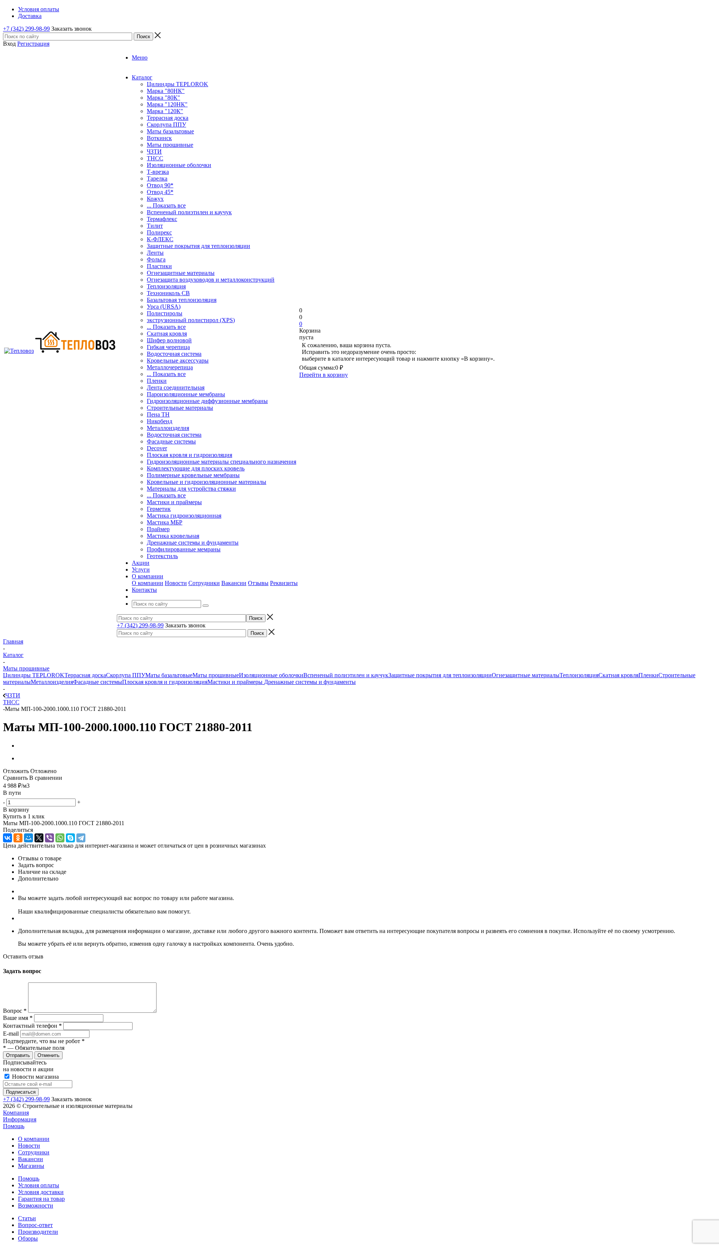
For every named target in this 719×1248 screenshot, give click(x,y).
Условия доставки (41, 1192)
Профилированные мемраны (184, 549)
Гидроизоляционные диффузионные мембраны (207, 401)
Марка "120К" (165, 111)
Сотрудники (204, 583)
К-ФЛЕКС (160, 239)
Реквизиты (284, 583)
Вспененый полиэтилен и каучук (189, 212)
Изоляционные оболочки (179, 165)
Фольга (156, 259)
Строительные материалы (180, 408)
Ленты (155, 252)
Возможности (35, 1205)
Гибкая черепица (168, 347)
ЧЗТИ (154, 151)
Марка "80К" (163, 97)
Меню (140, 57)
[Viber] (49, 837)
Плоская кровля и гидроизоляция (189, 455)
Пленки (157, 381)
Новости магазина (34, 1076)
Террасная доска (167, 118)
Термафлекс (162, 219)
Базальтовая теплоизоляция (181, 300)
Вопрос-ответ (35, 1225)
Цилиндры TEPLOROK (177, 84)
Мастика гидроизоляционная (184, 515)
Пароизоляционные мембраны (186, 394)
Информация (19, 1119)
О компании (147, 583)
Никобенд (159, 421)
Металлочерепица (170, 367)
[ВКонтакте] (7, 837)
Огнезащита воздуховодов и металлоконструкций (210, 279)
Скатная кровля (167, 333)
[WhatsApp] (59, 837)
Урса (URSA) (163, 306)
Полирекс (159, 232)
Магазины (31, 1166)
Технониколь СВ (168, 293)
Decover (157, 448)
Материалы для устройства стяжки (191, 488)
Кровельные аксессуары (178, 360)
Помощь (13, 1126)
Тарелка (157, 178)
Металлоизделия (168, 428)
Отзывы (258, 583)
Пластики (159, 266)
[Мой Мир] (28, 837)
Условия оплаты (38, 1185)
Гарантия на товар (41, 1199)
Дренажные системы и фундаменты (193, 542)
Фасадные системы (171, 441)
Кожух (155, 199)
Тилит (155, 225)
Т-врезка (158, 172)
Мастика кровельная (173, 536)
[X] (38, 837)
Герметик (159, 509)
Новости (176, 583)
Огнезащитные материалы (181, 273)
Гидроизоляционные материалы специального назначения (221, 461)
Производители (38, 1232)
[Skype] (70, 837)
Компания (16, 1112)
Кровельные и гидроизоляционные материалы (206, 482)
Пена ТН (158, 414)
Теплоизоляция (166, 286)
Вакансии (233, 583)
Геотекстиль (162, 556)
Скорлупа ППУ (166, 124)
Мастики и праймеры (174, 502)
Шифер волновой (169, 340)
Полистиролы (164, 313)
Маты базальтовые (170, 131)
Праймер (158, 529)
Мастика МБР (164, 522)
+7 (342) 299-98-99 (26, 28)
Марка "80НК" (166, 91)
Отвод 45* (160, 192)
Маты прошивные (170, 145)
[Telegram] (80, 837)
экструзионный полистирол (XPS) (191, 320)
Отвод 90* (160, 185)
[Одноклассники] (17, 837)
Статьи (27, 1218)
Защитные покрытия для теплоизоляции (198, 246)
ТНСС (155, 158)
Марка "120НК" (167, 104)
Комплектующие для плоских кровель (196, 468)
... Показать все (166, 205)
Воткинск (159, 138)
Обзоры (28, 1238)
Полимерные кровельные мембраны (193, 475)
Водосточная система (174, 354)
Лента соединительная (175, 387)
